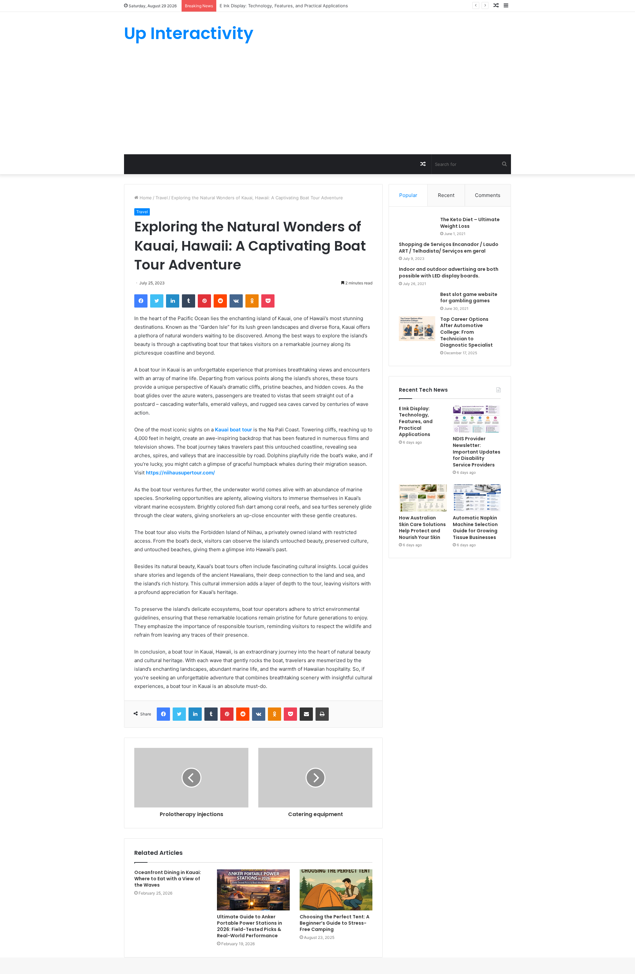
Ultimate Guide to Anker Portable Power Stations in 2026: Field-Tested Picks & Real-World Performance (249, 926)
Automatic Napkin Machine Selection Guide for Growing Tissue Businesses (475, 527)
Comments (487, 195)
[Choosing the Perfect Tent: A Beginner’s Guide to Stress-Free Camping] (336, 889)
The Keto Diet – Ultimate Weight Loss (470, 222)
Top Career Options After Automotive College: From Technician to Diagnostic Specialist (466, 332)
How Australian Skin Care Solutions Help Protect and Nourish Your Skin (422, 527)
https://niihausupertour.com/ (180, 472)
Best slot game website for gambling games (468, 297)
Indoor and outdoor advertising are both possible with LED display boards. (448, 272)
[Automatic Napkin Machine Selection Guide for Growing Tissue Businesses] (477, 497)
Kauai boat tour (233, 429)
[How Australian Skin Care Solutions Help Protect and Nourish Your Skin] (423, 497)
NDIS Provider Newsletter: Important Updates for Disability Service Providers (476, 451)
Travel (161, 197)
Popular (408, 195)
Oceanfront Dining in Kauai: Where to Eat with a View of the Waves (167, 878)
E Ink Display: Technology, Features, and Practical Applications (416, 421)
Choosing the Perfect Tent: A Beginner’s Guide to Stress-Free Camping (334, 923)
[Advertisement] (317, 104)
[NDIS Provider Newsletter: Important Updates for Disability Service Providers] (477, 419)
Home (145, 197)
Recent (446, 195)
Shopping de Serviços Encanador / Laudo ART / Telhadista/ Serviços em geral (448, 247)
